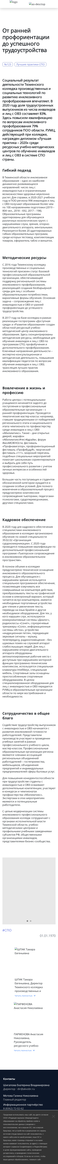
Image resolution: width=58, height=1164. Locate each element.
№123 (7, 64)
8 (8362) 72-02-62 (13, 1108)
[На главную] (18, 4)
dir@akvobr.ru (26, 1089)
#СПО (7, 930)
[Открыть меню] (5, 4)
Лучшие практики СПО (30, 64)
